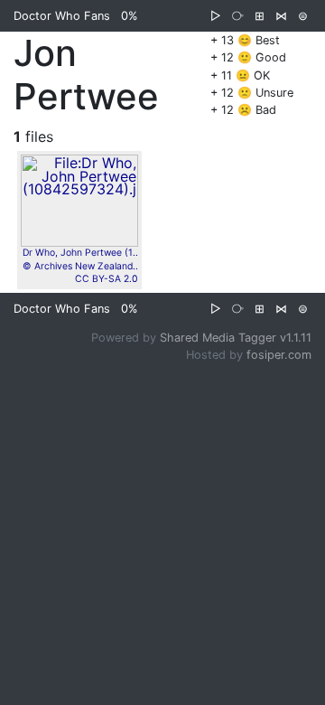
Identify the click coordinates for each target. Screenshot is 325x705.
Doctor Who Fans (62, 16)
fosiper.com (278, 355)
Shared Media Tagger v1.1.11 (235, 337)
